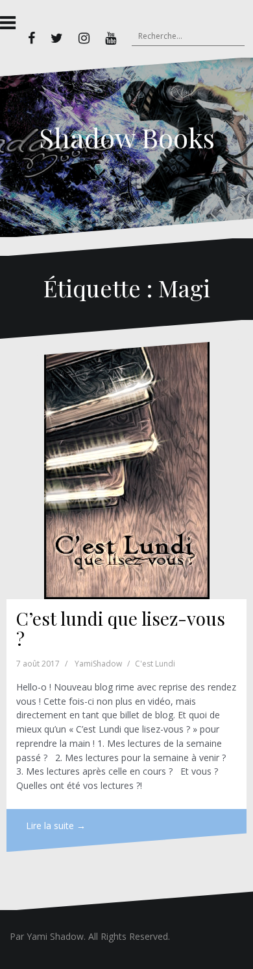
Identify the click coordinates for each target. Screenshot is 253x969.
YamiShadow (98, 663)
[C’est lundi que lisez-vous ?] (126, 469)
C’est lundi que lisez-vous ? (120, 628)
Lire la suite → (56, 825)
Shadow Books (127, 137)
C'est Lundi (155, 663)
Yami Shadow (55, 936)
